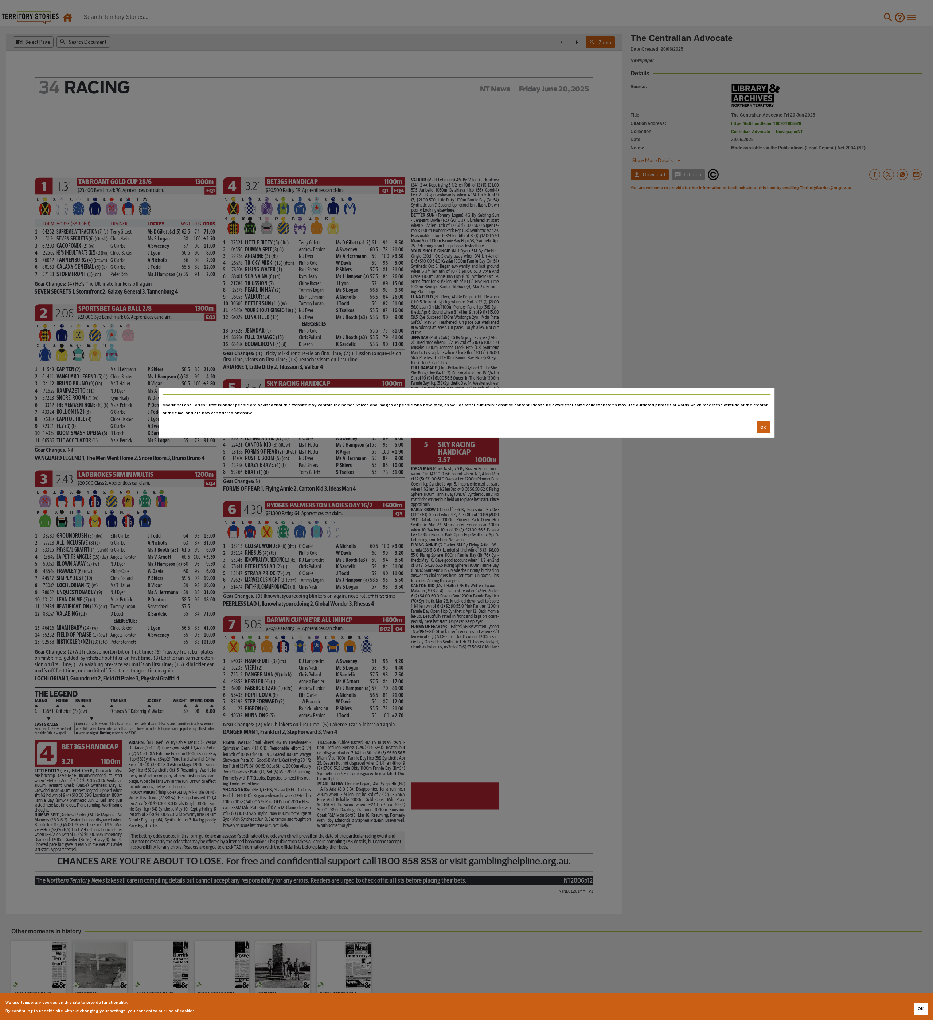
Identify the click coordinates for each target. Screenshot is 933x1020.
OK (763, 427)
